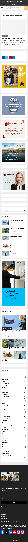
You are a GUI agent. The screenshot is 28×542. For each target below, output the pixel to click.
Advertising (3, 514)
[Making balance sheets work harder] (5, 246)
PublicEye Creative (16, 540)
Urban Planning (5, 451)
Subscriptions (4, 518)
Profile (3, 431)
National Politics (6, 416)
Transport (4, 447)
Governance (4, 394)
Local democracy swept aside (16, 220)
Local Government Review (7, 414)
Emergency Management (7, 390)
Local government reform (7, 412)
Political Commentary (7, 425)
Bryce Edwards (5, 377)
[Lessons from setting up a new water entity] (5, 230)
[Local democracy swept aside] (5, 222)
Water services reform (7, 460)
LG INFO (4, 1)
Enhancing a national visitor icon (12, 38)
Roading (4, 440)
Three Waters (5, 442)
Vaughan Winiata (5, 453)
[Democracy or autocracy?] (5, 253)
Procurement (5, 429)
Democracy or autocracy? (15, 251)
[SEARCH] (24, 210)
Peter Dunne (4, 420)
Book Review (5, 374)
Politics (4, 427)
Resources (4, 438)
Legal (3, 403)
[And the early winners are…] (5, 238)
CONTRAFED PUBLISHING (11, 1)
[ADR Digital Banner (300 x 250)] (13, 114)
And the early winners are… (16, 236)
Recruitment (5, 436)
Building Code (5, 379)
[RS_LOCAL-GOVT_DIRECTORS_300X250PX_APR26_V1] (13, 189)
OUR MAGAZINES (20, 1)
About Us (3, 512)
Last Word (4, 401)
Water (3, 457)
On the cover (5, 418)
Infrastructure (5, 398)
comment (4, 381)
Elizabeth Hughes (6, 388)
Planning (4, 422)
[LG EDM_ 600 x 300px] (13, 305)
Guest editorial (5, 396)
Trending (4, 449)
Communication (5, 383)
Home (2, 510)
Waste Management (6, 455)
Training (4, 444)
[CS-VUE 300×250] (13, 161)
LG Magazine (5, 405)
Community (4, 385)
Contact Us (3, 516)
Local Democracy (6, 409)
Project (3, 433)
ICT (4, 407)
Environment (5, 392)
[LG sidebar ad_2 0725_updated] (13, 138)
